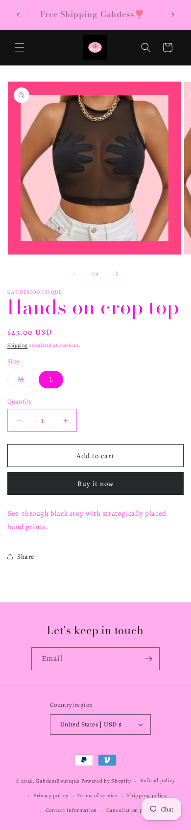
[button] (19, 47)
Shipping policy (147, 795)
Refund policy (157, 780)
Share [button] (25, 556)
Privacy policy (51, 795)
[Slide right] (117, 273)
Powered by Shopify (106, 781)
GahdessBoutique (58, 781)
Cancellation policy (130, 810)
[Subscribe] (148, 658)
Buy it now (95, 484)
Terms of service (97, 795)
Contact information (71, 810)
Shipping (17, 345)
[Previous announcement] (18, 14)
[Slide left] (74, 273)
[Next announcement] (173, 14)
